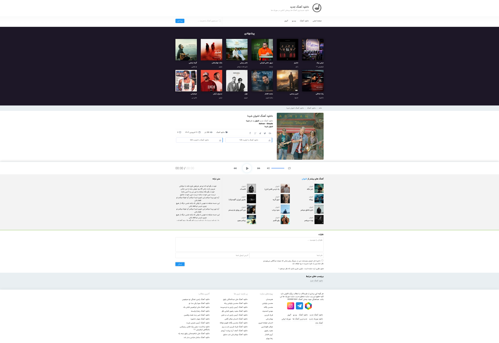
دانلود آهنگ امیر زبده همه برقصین (197, 315)
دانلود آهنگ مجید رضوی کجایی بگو (235, 311)
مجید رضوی (268, 330)
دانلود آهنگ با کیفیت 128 (248, 140)
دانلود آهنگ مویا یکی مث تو (199, 303)
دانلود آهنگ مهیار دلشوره (200, 318)
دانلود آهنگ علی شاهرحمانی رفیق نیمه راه (194, 333)
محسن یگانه (268, 307)
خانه (320, 108)
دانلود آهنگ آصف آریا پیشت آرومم (234, 330)
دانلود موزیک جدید (316, 318)
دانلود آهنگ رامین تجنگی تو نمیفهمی (196, 299)
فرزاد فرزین (268, 315)
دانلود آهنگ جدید (266, 120)
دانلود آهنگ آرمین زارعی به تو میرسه (234, 307)
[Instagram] (290, 306)
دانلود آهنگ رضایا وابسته (200, 311)
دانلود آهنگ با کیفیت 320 (199, 140)
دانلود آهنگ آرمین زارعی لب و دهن (234, 315)
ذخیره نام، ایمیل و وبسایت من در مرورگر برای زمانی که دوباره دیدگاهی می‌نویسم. (291, 261)
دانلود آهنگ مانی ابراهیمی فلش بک (196, 307)
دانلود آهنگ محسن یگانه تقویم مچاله (234, 322)
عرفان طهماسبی (267, 326)
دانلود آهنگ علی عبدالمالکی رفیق (235, 299)
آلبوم (286, 20)
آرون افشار (269, 334)
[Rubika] (308, 306)
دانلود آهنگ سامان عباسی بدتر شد (197, 337)
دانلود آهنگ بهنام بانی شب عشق (235, 334)
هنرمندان (269, 299)
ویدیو (294, 20)
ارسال (180, 264)
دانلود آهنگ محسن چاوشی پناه (236, 303)
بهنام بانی (269, 318)
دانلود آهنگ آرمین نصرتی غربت (198, 322)
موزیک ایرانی (286, 318)
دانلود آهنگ (304, 20)
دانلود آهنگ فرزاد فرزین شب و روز (235, 326)
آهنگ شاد (319, 323)
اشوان (304, 178)
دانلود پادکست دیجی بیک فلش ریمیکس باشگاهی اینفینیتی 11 (195, 328)
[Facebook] (250, 133)
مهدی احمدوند (267, 311)
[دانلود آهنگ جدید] (317, 8)
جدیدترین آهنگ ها (300, 318)
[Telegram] (260, 133)
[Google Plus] (255, 133)
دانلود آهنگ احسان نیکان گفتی (236, 318)
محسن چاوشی (267, 303)
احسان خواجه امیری (265, 322)
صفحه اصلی (317, 20)
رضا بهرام (269, 338)
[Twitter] (265, 133)
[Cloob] (270, 133)
